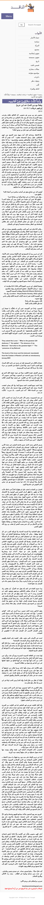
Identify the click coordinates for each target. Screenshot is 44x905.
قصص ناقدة (35, 65)
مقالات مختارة (34, 69)
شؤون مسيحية (34, 57)
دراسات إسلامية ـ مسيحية (18, 94)
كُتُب (37, 85)
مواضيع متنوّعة (34, 73)
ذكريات (36, 77)
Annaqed (22, 7)
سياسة (36, 42)
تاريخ (37, 61)
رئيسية (40, 94)
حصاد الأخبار (35, 38)
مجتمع (37, 49)
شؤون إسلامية (34, 53)
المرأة (37, 45)
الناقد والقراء (34, 89)
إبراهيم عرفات (36, 108)
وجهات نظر (35, 81)
